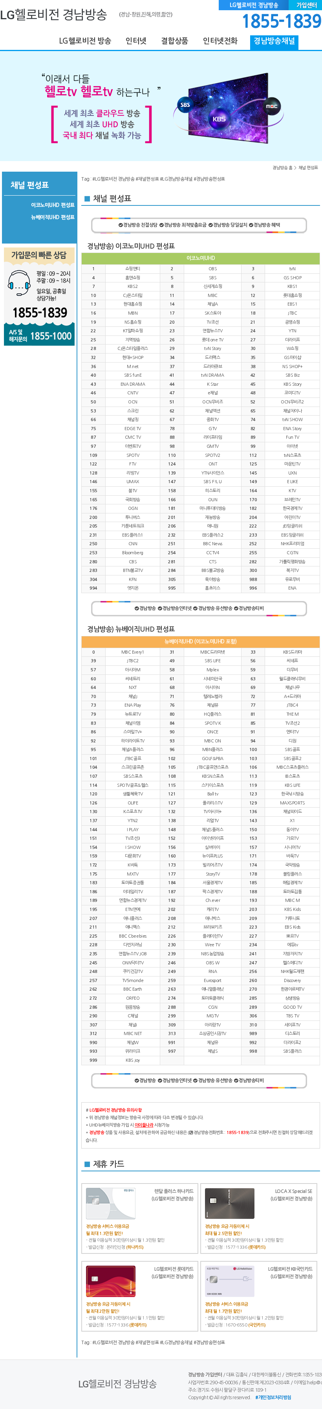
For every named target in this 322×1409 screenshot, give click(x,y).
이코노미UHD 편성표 (53, 205)
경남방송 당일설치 (230, 225)
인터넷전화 (220, 41)
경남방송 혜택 (267, 225)
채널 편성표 (308, 168)
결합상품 (174, 41)
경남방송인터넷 (177, 608)
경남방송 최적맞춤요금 (185, 225)
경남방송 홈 (282, 168)
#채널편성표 (147, 179)
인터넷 (136, 41)
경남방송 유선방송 (215, 608)
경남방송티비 (251, 608)
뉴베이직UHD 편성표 (53, 217)
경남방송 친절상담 (140, 225)
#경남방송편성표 (209, 179)
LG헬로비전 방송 (85, 41)
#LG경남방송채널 (176, 179)
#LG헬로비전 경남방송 (113, 179)
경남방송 (147, 608)
